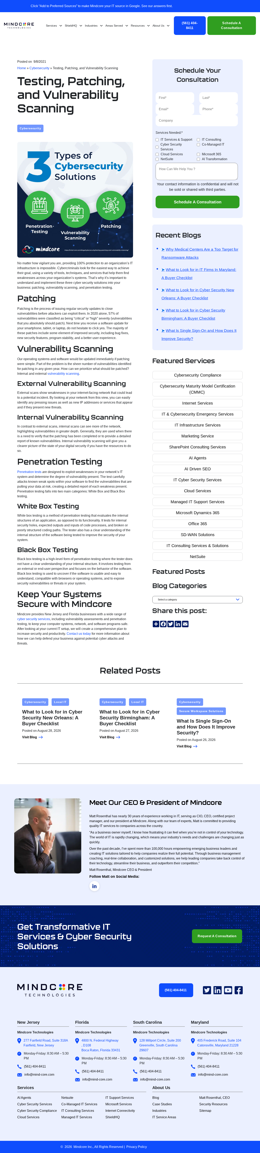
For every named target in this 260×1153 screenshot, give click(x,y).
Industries (159, 1110)
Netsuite (67, 1097)
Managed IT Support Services (197, 502)
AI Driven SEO (197, 469)
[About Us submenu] (168, 25)
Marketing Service (197, 436)
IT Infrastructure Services (198, 425)
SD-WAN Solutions (197, 534)
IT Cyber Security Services (197, 480)
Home (21, 68)
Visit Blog (29, 737)
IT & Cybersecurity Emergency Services (198, 414)
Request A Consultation (217, 936)
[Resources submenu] (148, 25)
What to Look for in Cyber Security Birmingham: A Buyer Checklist (193, 314)
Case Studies (162, 1104)
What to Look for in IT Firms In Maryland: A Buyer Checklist (198, 274)
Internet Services (197, 403)
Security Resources (213, 1104)
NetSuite (197, 556)
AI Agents (197, 458)
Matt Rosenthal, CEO (214, 1097)
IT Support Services (119, 1097)
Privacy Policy (136, 1147)
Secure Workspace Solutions (201, 711)
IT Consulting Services (77, 1110)
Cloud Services (197, 491)
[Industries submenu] (101, 25)
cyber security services (33, 619)
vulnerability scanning (63, 373)
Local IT (60, 702)
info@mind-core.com (39, 1074)
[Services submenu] (61, 25)
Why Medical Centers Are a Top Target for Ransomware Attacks (199, 253)
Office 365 (197, 523)
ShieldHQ (112, 1117)
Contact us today (79, 633)
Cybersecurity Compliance (197, 375)
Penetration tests (29, 472)
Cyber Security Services (34, 1104)
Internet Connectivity (120, 1110)
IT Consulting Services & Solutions (198, 545)
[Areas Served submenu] (127, 25)
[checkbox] (197, 149)
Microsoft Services (118, 1104)
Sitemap (205, 1110)
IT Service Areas (164, 1117)
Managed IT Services (76, 1117)
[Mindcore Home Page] (53, 990)
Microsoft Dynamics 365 (197, 513)
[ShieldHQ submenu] (81, 25)
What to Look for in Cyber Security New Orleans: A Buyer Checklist (197, 294)
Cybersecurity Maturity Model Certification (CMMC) (197, 389)
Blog (155, 1097)
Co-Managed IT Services (79, 1104)
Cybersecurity (39, 68)
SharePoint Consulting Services (197, 447)
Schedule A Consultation (231, 25)
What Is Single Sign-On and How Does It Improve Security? (198, 334)
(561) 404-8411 (190, 25)
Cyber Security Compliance (37, 1110)
